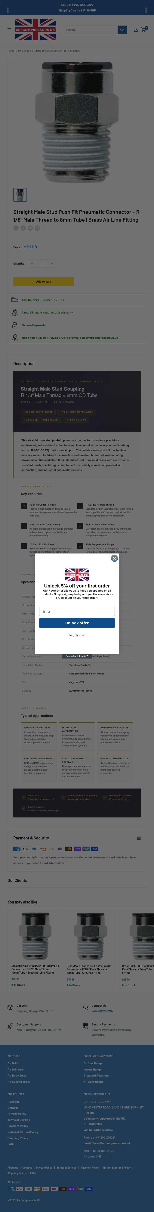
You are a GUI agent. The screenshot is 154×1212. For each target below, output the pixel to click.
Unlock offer (77, 623)
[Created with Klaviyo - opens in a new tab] (77, 656)
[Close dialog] (114, 558)
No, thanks (77, 635)
